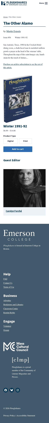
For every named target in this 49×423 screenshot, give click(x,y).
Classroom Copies (10, 308)
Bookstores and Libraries (13, 304)
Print (25, 141)
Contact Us (7, 283)
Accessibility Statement (26, 415)
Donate (6, 330)
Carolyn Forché (14, 211)
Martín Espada (13, 31)
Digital (11, 141)
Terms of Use (8, 287)
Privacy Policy (9, 415)
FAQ (5, 278)
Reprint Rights (9, 312)
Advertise (7, 300)
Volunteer (7, 326)
